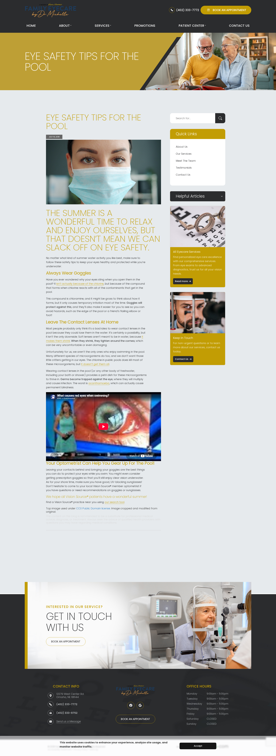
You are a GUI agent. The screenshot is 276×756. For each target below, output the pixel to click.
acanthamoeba (98, 383)
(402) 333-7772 (66, 704)
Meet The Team (186, 161)
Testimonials (184, 167)
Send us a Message (68, 722)
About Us (181, 146)
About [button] (64, 25)
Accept (198, 746)
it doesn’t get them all (95, 364)
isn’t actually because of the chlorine (80, 283)
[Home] (50, 10)
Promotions (144, 25)
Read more (181, 281)
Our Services (183, 154)
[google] (140, 705)
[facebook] (130, 705)
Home (31, 25)
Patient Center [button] (191, 25)
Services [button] (102, 25)
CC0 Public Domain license (93, 508)
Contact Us (239, 25)
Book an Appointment (65, 641)
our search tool (114, 502)
